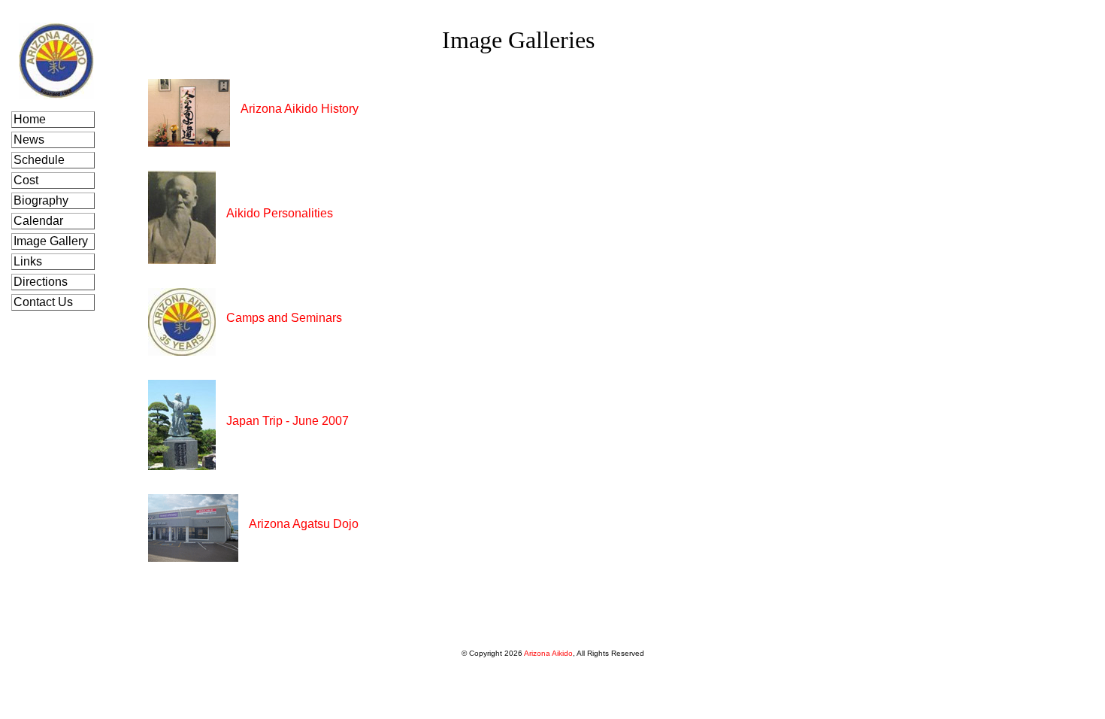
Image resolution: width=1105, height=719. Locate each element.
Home (31, 119)
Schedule (41, 159)
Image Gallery (52, 241)
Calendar (40, 220)
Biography (42, 200)
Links (29, 261)
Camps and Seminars (284, 317)
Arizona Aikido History (300, 108)
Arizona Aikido (548, 653)
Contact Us (45, 302)
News (30, 139)
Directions (42, 281)
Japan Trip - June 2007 (287, 420)
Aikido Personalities (279, 213)
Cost (27, 180)
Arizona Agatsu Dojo (304, 523)
